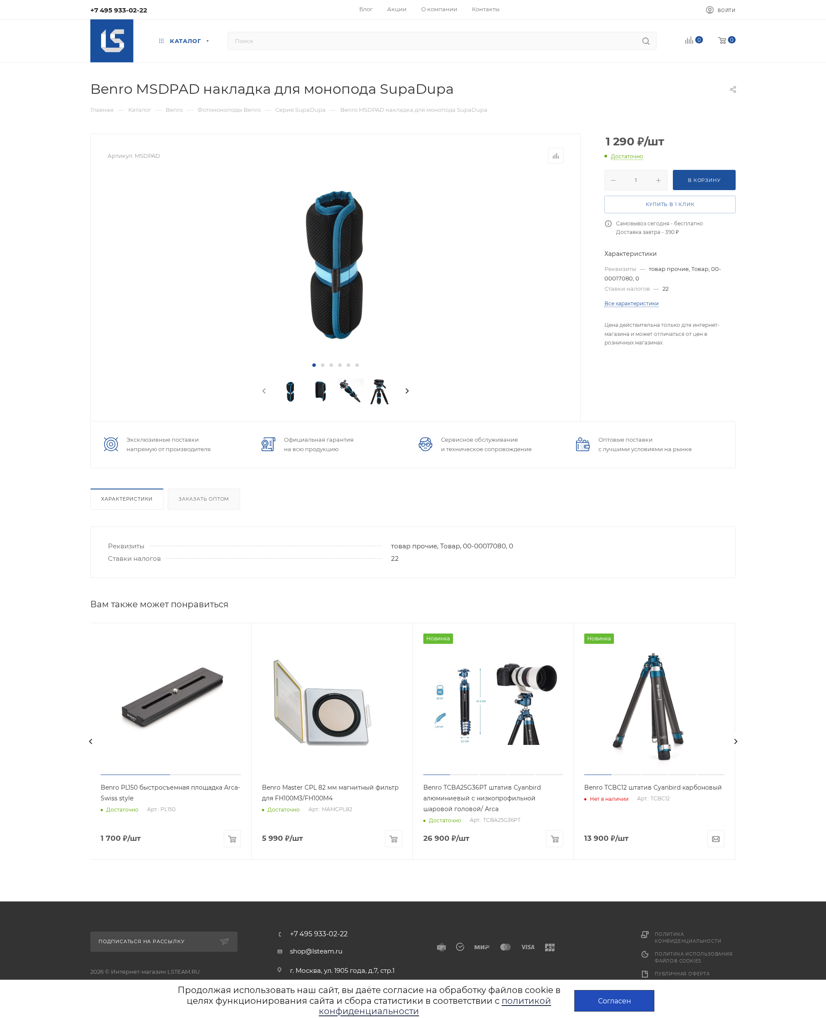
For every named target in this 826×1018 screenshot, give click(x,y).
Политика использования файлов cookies (694, 957)
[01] (336, 262)
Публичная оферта (682, 974)
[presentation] (263, 391)
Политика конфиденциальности (688, 938)
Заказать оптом (204, 499)
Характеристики (127, 499)
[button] (314, 365)
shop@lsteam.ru (316, 951)
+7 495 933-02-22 (118, 10)
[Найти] (645, 41)
